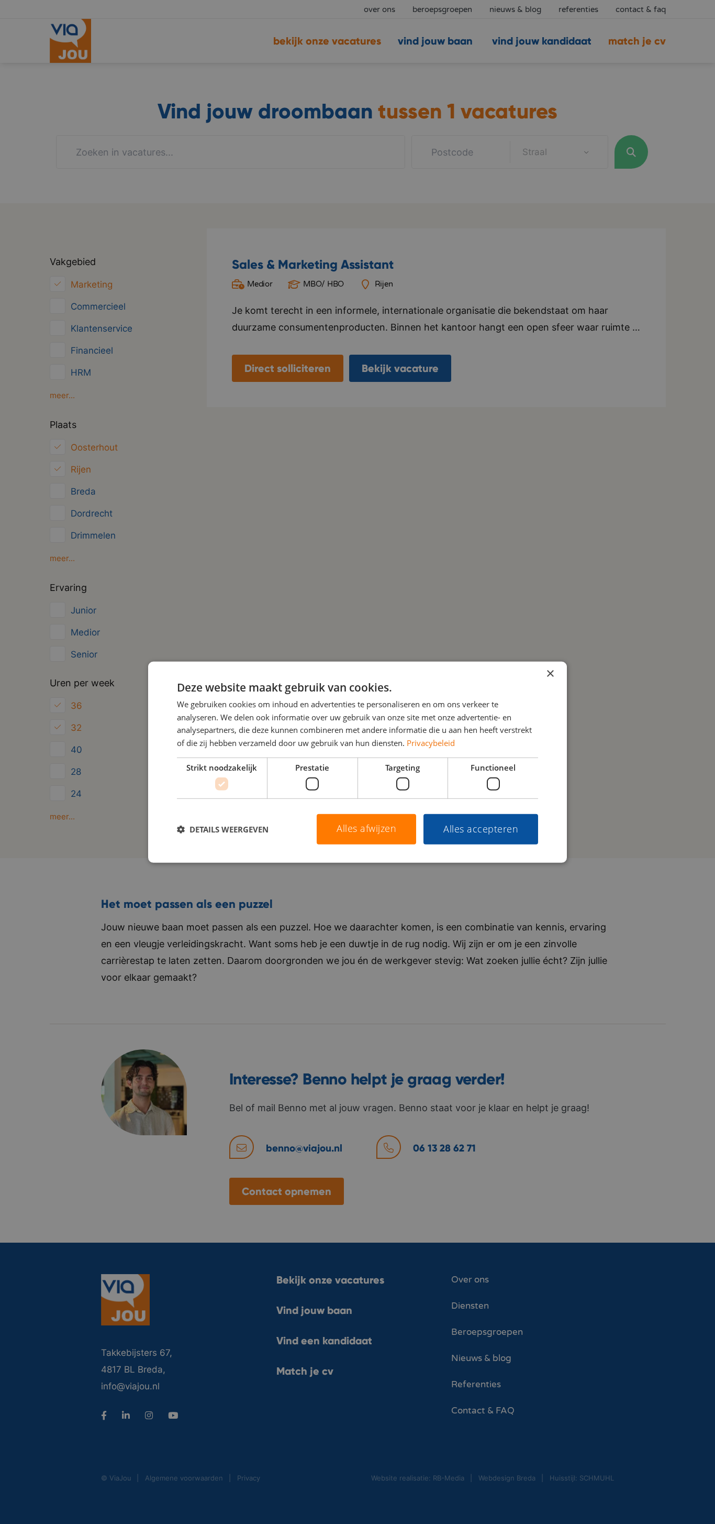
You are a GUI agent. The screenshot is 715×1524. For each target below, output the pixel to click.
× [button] (550, 673)
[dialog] (357, 761)
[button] (223, 829)
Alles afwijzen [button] (366, 828)
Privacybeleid (431, 743)
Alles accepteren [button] (480, 829)
